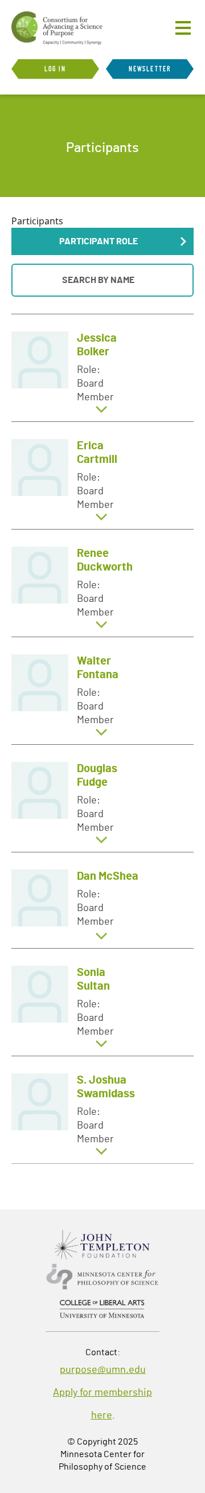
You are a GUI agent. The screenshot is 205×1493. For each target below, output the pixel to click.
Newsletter (150, 68)
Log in (55, 68)
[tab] (102, 367)
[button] (102, 241)
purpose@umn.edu (103, 1370)
